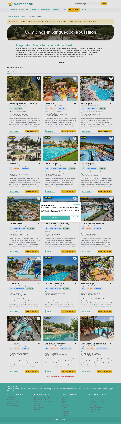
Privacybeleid (76, 204)
